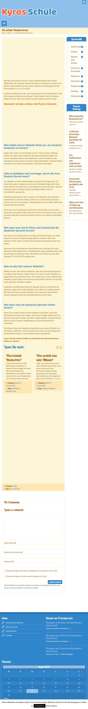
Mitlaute (51, 388)
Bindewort (16, 388)
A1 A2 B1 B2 (15, 489)
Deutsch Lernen (12, 627)
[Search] (84, 2)
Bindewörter (11, 391)
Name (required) (10, 543)
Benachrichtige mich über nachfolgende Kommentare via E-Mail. (32, 571)
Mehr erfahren (51, 706)
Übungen (8, 161)
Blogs (9, 33)
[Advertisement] (33, 58)
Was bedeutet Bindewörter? (76, 117)
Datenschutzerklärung (14, 622)
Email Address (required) (13, 552)
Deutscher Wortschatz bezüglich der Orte (76, 182)
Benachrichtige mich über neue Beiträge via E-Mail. (27, 576)
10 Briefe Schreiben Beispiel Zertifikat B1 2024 (75, 137)
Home (4, 33)
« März (5, 698)
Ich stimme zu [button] (39, 706)
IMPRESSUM (11, 631)
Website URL (9, 561)
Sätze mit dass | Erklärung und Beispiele (76, 205)
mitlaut (45, 388)
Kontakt (9, 635)
